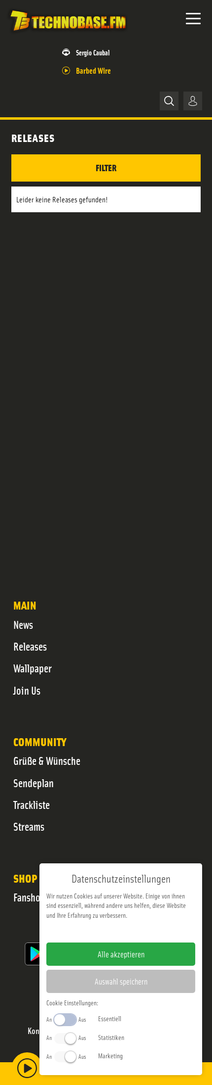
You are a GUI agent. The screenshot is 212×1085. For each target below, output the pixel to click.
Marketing (110, 1055)
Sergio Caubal (93, 52)
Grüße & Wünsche (46, 760)
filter (106, 167)
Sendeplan (33, 782)
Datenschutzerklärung (137, 930)
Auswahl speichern (121, 981)
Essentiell (109, 1018)
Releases (30, 646)
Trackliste (31, 804)
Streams (28, 826)
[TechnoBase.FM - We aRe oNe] (67, 34)
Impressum (90, 930)
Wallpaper (32, 667)
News (23, 624)
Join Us (26, 690)
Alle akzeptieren (121, 954)
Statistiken (111, 1037)
